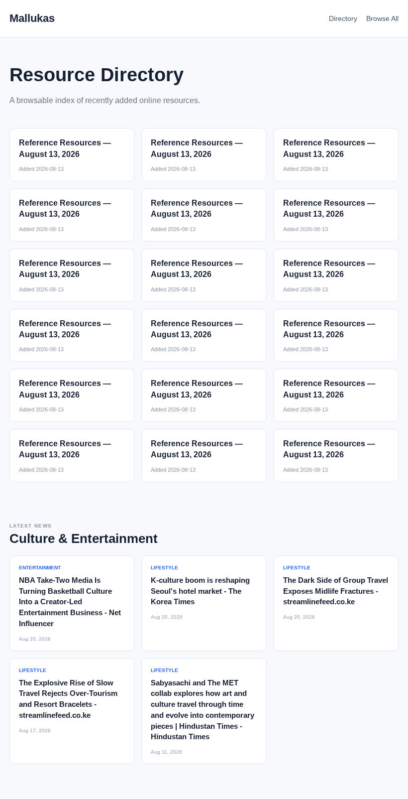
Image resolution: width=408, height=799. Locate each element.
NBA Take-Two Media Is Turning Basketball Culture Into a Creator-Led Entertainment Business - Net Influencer (70, 602)
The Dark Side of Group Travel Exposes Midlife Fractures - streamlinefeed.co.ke (335, 591)
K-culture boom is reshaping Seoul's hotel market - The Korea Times (200, 591)
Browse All (382, 18)
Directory (343, 18)
